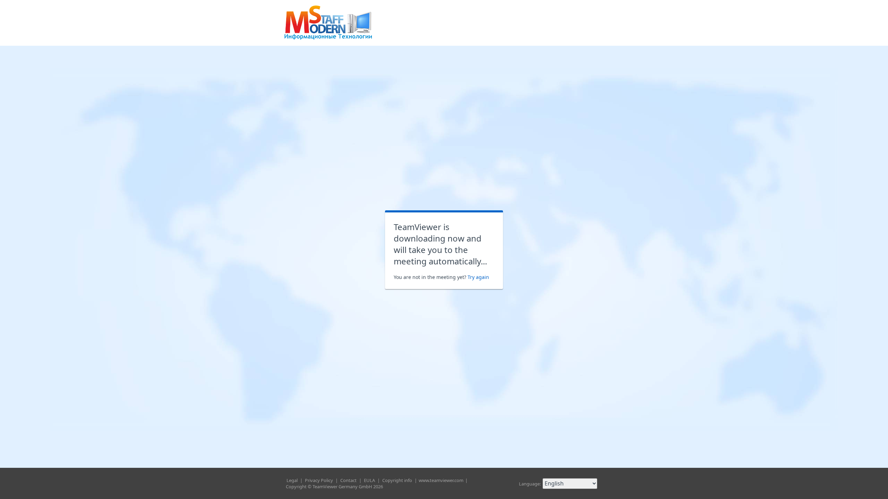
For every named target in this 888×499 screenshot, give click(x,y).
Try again (478, 277)
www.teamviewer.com (441, 480)
